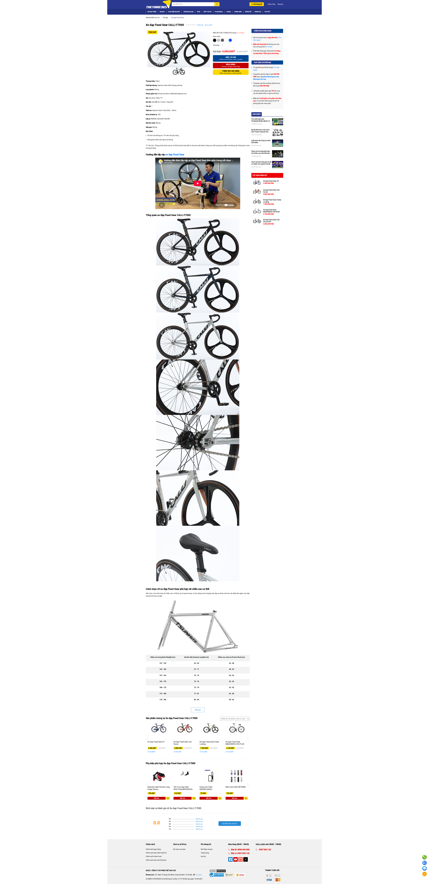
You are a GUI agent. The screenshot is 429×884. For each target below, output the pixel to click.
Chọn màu (216, 36)
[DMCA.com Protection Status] (217, 871)
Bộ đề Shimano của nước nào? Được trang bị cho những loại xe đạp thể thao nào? (260, 131)
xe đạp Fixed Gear (174, 154)
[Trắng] (226, 40)
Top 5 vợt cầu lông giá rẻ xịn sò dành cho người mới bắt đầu (261, 163)
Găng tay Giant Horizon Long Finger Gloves (158, 788)
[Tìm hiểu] (268, 47)
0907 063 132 (243, 853)
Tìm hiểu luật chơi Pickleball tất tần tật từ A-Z (260, 120)
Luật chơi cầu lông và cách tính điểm (260, 141)
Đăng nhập (271, 4)
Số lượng (216, 45)
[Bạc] (218, 40)
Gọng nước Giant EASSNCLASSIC (206, 788)
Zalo (424, 863)
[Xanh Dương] (230, 40)
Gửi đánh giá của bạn (229, 823)
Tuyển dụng (205, 853)
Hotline (424, 857)
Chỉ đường (198, 875)
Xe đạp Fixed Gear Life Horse (182, 743)
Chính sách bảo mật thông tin (156, 860)
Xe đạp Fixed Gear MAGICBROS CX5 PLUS (235, 743)
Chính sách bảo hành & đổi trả (156, 853)
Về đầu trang (424, 874)
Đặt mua (156, 798)
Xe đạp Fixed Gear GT (156, 742)
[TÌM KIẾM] (217, 4)
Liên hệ (203, 856)
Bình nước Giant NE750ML (236, 787)
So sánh (209, 25)
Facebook (424, 868)
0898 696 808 (243, 849)
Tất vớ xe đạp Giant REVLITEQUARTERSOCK (182, 788)
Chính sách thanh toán (154, 856)
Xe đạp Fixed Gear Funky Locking (209, 743)
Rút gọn (198, 710)
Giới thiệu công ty (207, 849)
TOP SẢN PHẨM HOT (259, 175)
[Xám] (222, 40)
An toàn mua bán (179, 849)
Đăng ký (280, 4)
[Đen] (214, 40)
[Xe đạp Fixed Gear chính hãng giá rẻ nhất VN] (158, 4)
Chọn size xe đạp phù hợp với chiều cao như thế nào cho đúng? (260, 152)
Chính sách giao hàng (153, 849)
